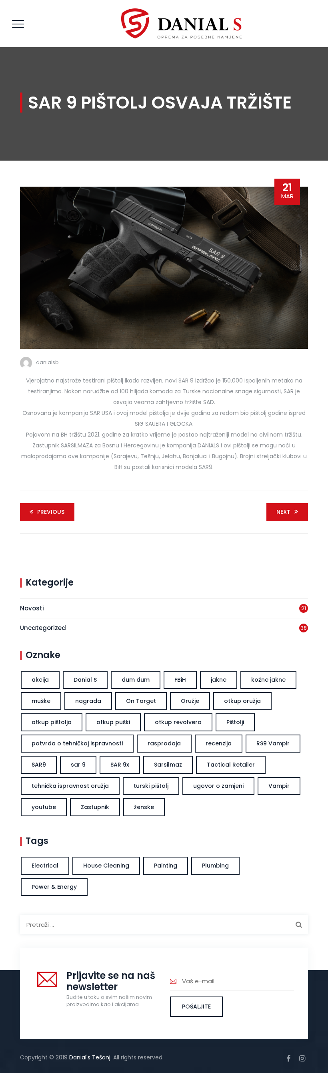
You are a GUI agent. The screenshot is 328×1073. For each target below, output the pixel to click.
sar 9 (78, 765)
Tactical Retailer (231, 765)
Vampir (279, 786)
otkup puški (113, 722)
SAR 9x (119, 765)
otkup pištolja (52, 722)
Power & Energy (54, 887)
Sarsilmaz (168, 765)
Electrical (45, 866)
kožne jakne (268, 680)
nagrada (88, 701)
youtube (44, 807)
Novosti (32, 608)
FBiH (180, 680)
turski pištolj (151, 786)
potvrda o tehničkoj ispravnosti (77, 743)
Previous (50, 512)
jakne (218, 680)
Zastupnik (95, 807)
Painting (165, 866)
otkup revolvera (178, 722)
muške (41, 701)
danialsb (47, 362)
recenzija (219, 743)
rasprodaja (164, 743)
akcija (40, 680)
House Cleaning (106, 866)
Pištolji (235, 722)
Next (283, 512)
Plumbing (215, 866)
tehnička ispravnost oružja (70, 786)
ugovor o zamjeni (218, 786)
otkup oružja (242, 701)
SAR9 (39, 765)
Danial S (85, 680)
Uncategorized (43, 628)
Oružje (190, 701)
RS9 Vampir (273, 743)
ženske (144, 807)
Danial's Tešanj (89, 1057)
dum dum (136, 680)
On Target (141, 701)
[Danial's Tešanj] (181, 23)
